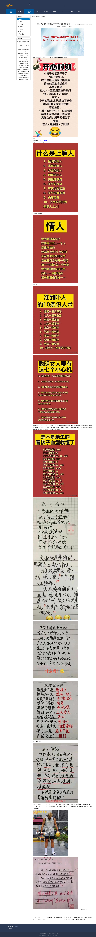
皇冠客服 (53, 935)
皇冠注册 (29, 11)
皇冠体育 (46, 11)
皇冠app (19, 11)
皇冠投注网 (10, 15)
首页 (11, 11)
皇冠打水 (63, 11)
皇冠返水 (54, 11)
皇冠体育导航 (41, 935)
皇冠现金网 (49, 935)
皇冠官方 (71, 11)
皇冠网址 (79, 11)
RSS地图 (52, 933)
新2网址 (56, 935)
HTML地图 (56, 933)
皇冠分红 (38, 11)
